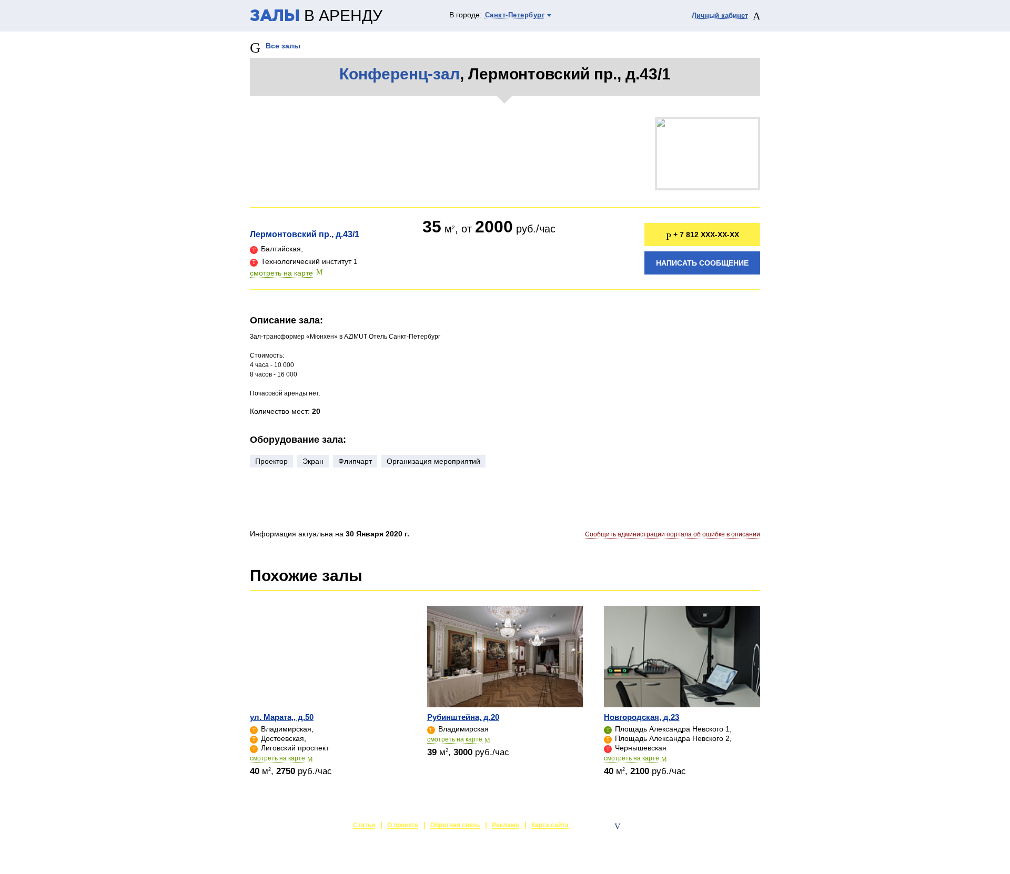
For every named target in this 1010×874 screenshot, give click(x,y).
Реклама (505, 825)
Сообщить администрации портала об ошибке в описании (672, 534)
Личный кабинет (720, 15)
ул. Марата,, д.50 (282, 717)
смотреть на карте (281, 273)
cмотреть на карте (277, 758)
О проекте (402, 825)
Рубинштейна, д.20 (463, 717)
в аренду (316, 16)
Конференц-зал (399, 74)
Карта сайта (550, 825)
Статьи (364, 825)
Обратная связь (455, 825)
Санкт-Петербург (515, 15)
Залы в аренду (735, 826)
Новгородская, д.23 (641, 717)
